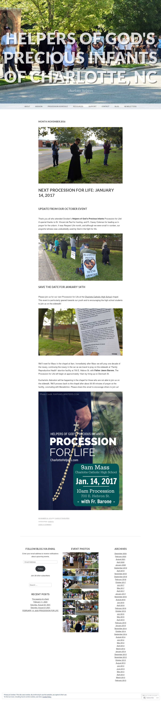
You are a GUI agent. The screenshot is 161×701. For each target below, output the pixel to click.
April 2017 (120, 591)
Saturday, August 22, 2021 (40, 604)
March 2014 (120, 648)
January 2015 (121, 625)
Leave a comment (45, 524)
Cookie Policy (46, 697)
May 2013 (120, 671)
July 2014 (120, 640)
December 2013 (121, 654)
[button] (73, 560)
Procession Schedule (58, 106)
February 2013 (120, 680)
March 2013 (120, 677)
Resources (78, 106)
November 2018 (121, 573)
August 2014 (120, 637)
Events (51, 521)
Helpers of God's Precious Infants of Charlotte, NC (80, 57)
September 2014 (120, 634)
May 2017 (120, 588)
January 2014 (121, 651)
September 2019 (120, 568)
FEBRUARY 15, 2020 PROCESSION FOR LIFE (40, 610)
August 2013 (120, 663)
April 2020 (120, 562)
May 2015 (120, 617)
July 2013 (120, 666)
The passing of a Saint (40, 599)
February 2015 (120, 622)
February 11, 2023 (40, 602)
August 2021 (120, 559)
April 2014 (120, 645)
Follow (40, 568)
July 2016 (120, 602)
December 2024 (121, 553)
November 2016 (121, 596)
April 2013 (120, 674)
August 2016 (120, 599)
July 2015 (120, 614)
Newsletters (130, 106)
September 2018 (120, 576)
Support (93, 106)
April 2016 (120, 605)
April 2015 (120, 620)
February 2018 (120, 579)
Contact (105, 106)
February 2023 (120, 556)
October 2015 (121, 611)
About (27, 106)
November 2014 (121, 628)
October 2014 (121, 631)
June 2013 (121, 669)
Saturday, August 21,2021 (40, 607)
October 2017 (121, 582)
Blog (117, 106)
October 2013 (121, 660)
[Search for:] (40, 585)
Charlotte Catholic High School (98, 296)
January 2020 (121, 565)
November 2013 (121, 657)
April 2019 (120, 570)
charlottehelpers (62, 518)
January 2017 (121, 594)
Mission (38, 106)
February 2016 (120, 608)
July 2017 (120, 585)
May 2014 (120, 643)
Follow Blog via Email (40, 548)
